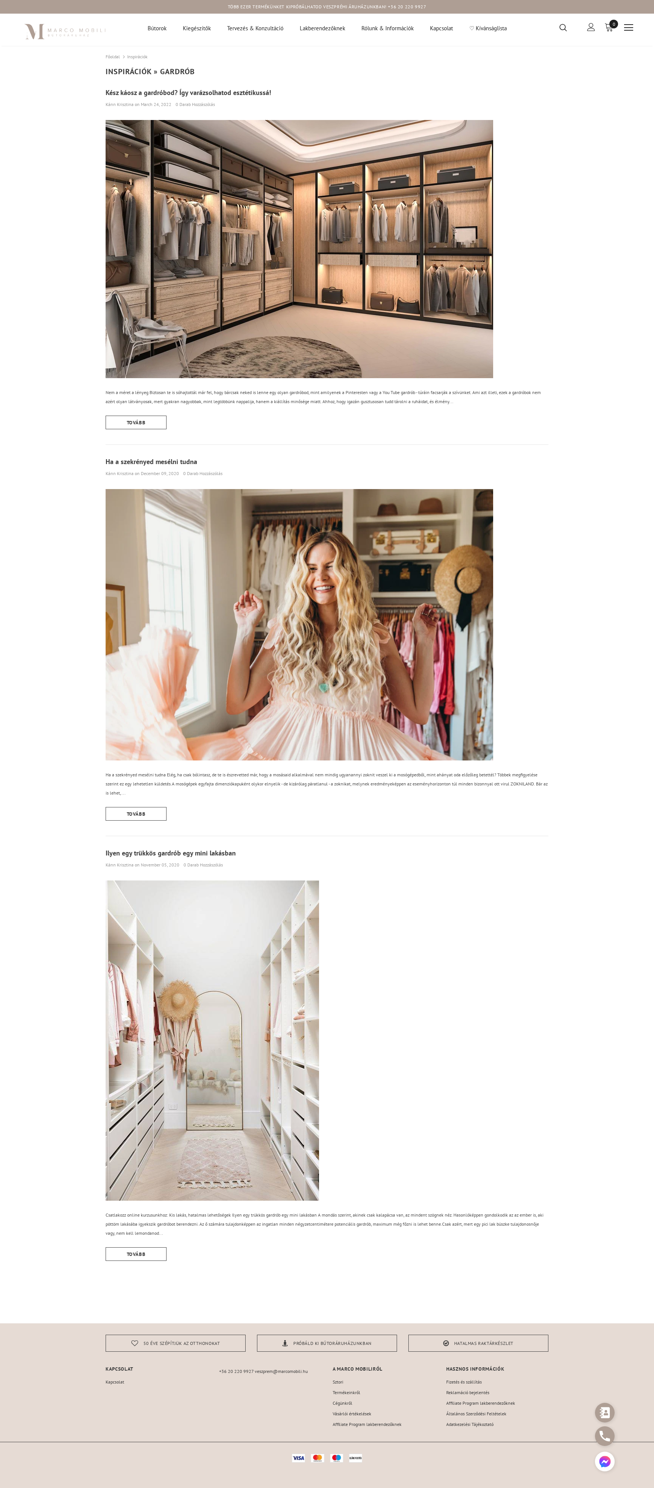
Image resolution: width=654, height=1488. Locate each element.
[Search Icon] (567, 27)
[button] (605, 1462)
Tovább (136, 422)
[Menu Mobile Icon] (628, 27)
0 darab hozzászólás (195, 104)
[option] (175, 1343)
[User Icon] (591, 27)
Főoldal (113, 56)
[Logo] (65, 31)
